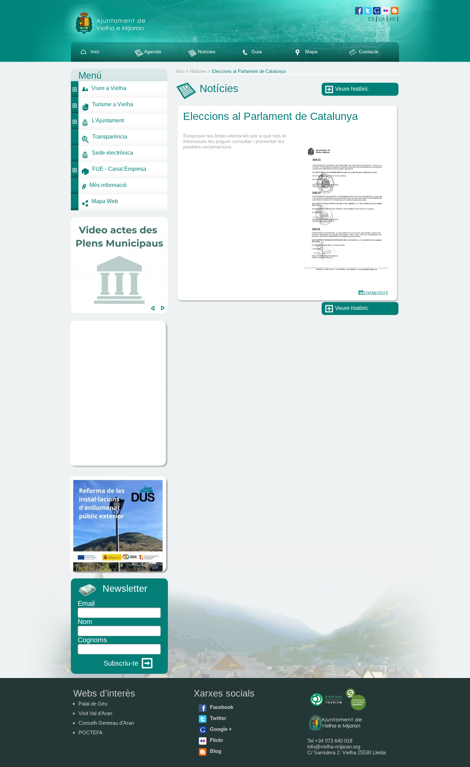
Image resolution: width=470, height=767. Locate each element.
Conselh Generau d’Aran (106, 723)
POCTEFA (90, 732)
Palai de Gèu (92, 704)
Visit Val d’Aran (95, 713)
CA (381, 19)
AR (392, 19)
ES (371, 19)
